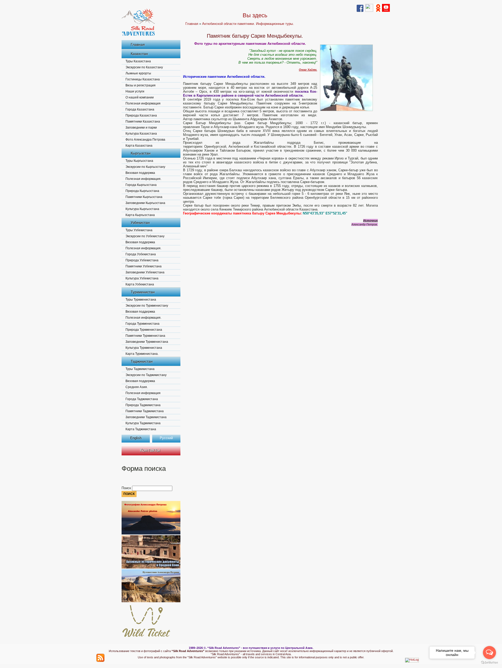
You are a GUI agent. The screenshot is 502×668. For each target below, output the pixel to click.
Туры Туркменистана (141, 299)
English (135, 438)
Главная (138, 44)
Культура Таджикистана (143, 423)
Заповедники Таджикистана (146, 417)
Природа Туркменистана (144, 330)
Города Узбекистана (141, 254)
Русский (166, 438)
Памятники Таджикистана (145, 411)
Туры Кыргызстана (139, 161)
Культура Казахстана (141, 133)
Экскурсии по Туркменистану (147, 305)
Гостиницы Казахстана (143, 79)
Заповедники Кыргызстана (145, 203)
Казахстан (139, 54)
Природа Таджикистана (143, 405)
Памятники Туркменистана (145, 336)
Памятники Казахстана (143, 121)
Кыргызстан (141, 153)
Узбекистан (140, 222)
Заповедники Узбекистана (145, 272)
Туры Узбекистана (139, 230)
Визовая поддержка (140, 173)
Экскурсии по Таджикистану (146, 375)
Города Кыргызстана (141, 185)
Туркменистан (143, 292)
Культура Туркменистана (144, 348)
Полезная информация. (143, 179)
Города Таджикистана (142, 399)
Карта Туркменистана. (142, 354)
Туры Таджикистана (140, 369)
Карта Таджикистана (141, 429)
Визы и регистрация (141, 85)
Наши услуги (135, 91)
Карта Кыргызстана (140, 215)
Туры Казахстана (138, 61)
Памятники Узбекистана (144, 266)
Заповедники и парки (141, 127)
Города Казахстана (140, 109)
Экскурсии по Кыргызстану (145, 167)
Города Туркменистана (142, 323)
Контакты (150, 450)
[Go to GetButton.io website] (489, 662)
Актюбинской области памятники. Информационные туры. (248, 24)
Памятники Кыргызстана (144, 197)
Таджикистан (142, 361)
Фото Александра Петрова (145, 139)
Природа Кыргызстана (142, 191)
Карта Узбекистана (140, 284)
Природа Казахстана (141, 115)
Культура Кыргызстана (142, 209)
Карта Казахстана (139, 145)
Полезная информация (143, 103)
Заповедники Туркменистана (147, 342)
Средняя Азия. (137, 387)
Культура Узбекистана (142, 278)
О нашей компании (140, 97)
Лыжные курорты (138, 73)
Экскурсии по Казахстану (144, 67)
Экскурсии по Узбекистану (145, 236)
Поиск (127, 488)
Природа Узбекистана (142, 260)
